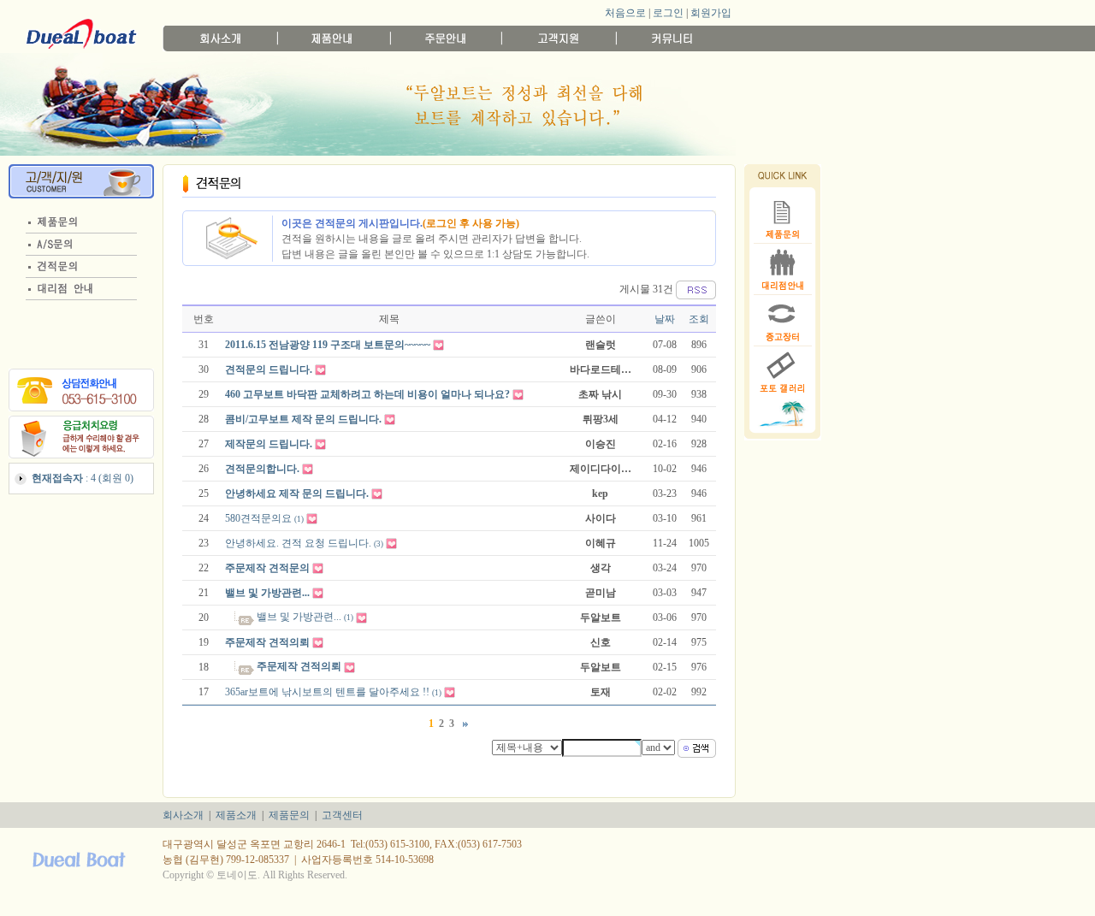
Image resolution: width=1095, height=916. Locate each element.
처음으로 (625, 13)
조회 (699, 319)
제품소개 (236, 815)
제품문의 (289, 815)
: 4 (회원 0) (82, 478)
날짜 (664, 319)
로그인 (668, 13)
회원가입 (710, 13)
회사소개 (183, 815)
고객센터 (342, 815)
